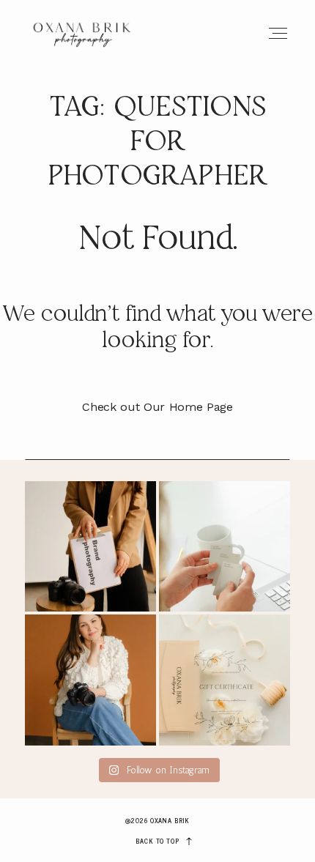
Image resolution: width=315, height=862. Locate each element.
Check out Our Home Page (157, 407)
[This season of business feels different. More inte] (90, 546)
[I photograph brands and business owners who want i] (90, 680)
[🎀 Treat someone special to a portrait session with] (224, 680)
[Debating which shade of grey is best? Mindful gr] (224, 546)
